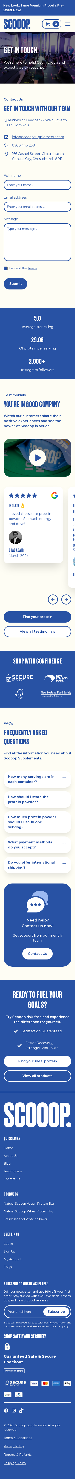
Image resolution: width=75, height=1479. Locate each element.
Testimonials (13, 1171)
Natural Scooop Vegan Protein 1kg (29, 1203)
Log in (8, 1244)
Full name (12, 176)
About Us (10, 1156)
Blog (7, 1163)
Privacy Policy (14, 1446)
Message (11, 219)
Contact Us (37, 954)
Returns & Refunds (17, 1455)
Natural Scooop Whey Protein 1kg (28, 1211)
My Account (12, 1259)
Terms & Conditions (18, 1438)
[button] (67, 24)
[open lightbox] (37, 458)
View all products (37, 1076)
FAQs (8, 1267)
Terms (32, 268)
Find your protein (37, 617)
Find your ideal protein (37, 1061)
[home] (17, 24)
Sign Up (9, 1251)
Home (8, 1148)
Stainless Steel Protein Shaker (25, 1219)
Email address (15, 197)
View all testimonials (37, 631)
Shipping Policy (15, 1463)
